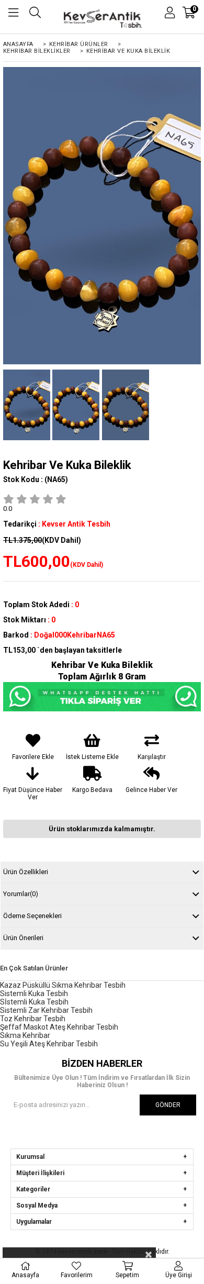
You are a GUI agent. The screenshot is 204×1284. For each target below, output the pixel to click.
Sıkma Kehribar (25, 1035)
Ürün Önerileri (23, 938)
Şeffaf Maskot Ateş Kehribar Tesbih (59, 1027)
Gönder (167, 1105)
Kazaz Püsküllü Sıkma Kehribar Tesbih (63, 985)
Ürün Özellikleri (25, 872)
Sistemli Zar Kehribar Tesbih (46, 1010)
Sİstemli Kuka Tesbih (34, 1002)
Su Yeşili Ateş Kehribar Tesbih (49, 1044)
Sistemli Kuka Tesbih (34, 993)
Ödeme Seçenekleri (32, 916)
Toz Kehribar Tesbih (32, 1018)
